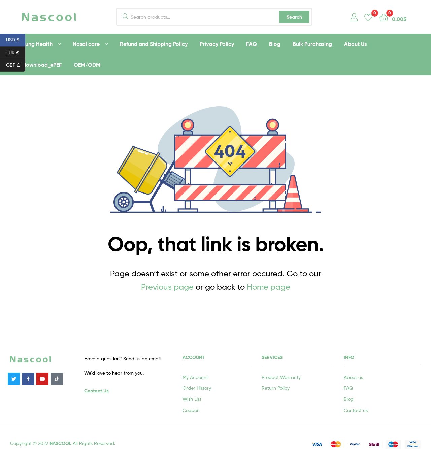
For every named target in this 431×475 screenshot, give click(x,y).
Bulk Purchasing (312, 43)
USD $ (15, 39)
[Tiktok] (57, 379)
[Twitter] (14, 379)
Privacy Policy (217, 43)
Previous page (167, 287)
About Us (355, 43)
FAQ (251, 43)
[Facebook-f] (28, 379)
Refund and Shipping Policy (154, 43)
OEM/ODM (87, 64)
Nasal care (86, 43)
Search (294, 17)
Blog (274, 43)
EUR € (15, 52)
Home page (268, 287)
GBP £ (15, 65)
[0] (368, 17)
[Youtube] (42, 379)
